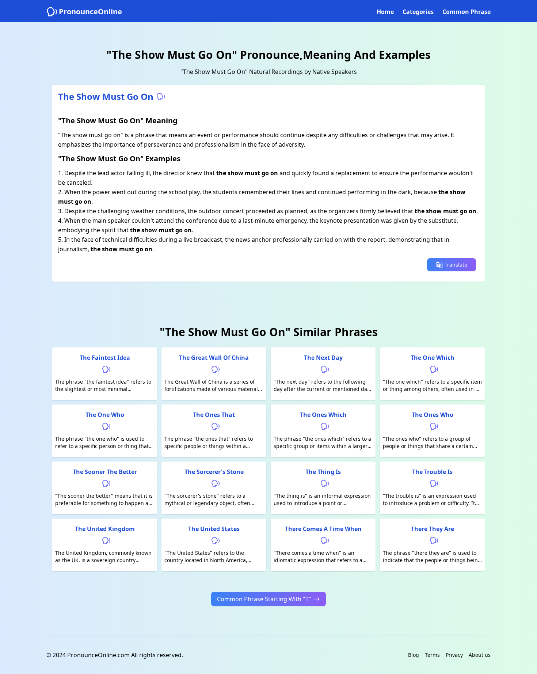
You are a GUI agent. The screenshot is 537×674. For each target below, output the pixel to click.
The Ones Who (432, 415)
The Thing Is (323, 472)
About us (480, 654)
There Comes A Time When (323, 529)
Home (385, 12)
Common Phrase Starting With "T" (264, 599)
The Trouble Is (432, 472)
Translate (456, 264)
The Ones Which (323, 415)
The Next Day (323, 358)
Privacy (454, 654)
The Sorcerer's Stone (214, 472)
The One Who (104, 415)
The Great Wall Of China (214, 358)
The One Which (432, 358)
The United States (214, 529)
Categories (418, 12)
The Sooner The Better (105, 472)
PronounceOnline (90, 11)
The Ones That (214, 415)
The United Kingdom (105, 529)
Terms (432, 654)
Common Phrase (466, 12)
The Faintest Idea (105, 358)
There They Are (432, 529)
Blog (413, 654)
